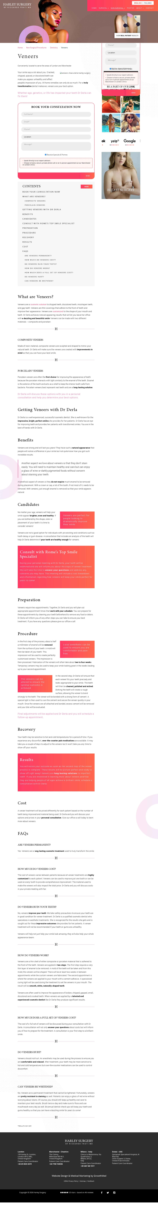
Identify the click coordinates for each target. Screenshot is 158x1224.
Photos (130, 8)
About (139, 8)
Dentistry (54, 47)
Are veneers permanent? (38, 256)
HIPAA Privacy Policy (71, 1181)
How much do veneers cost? (40, 260)
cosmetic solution (38, 304)
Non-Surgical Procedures (36, 47)
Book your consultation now (41, 192)
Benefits (27, 214)
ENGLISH (138, 3)
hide (86, 186)
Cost (25, 246)
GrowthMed (100, 1175)
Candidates (29, 219)
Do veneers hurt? (34, 277)
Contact (150, 8)
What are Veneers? (34, 196)
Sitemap (83, 1181)
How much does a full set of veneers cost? (49, 273)
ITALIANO (148, 3)
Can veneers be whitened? (39, 281)
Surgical (103, 8)
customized (58, 311)
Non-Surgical (117, 8)
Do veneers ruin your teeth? (41, 264)
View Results (127, 36)
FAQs (25, 251)
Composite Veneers (35, 201)
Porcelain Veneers (35, 205)
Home (94, 8)
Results (27, 242)
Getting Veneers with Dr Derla (41, 209)
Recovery (28, 237)
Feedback (90, 1181)
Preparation (30, 228)
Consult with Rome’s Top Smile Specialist (48, 223)
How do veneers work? (37, 268)
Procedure (29, 232)
